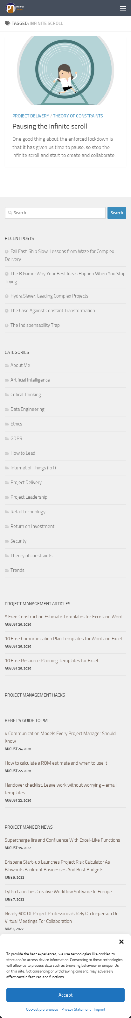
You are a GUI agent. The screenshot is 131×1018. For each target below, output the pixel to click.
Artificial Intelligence (30, 380)
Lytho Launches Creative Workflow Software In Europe (58, 892)
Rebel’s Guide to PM (26, 720)
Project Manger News (29, 827)
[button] (121, 941)
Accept (65, 995)
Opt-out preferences (42, 1009)
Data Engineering (27, 409)
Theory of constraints (78, 116)
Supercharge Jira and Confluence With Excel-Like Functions (62, 840)
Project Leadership (28, 497)
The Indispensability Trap (35, 325)
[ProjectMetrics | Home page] (17, 8)
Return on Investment (32, 526)
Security (18, 541)
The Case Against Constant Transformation (52, 310)
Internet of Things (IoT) (33, 468)
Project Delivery (30, 116)
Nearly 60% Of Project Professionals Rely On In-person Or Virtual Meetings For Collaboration (61, 917)
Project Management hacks (35, 695)
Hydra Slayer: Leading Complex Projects (49, 296)
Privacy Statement (76, 1009)
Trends (17, 570)
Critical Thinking (25, 394)
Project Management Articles (38, 604)
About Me (20, 365)
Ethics (16, 424)
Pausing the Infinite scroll (49, 126)
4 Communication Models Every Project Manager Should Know (60, 737)
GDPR (16, 438)
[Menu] (123, 8)
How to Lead (22, 453)
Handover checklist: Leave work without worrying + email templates (60, 789)
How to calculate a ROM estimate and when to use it (56, 763)
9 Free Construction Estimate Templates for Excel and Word (63, 617)
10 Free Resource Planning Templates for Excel (51, 660)
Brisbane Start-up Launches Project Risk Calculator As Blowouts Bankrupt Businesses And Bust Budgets (57, 866)
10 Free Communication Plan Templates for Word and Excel (63, 639)
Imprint (99, 1009)
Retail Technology (27, 512)
